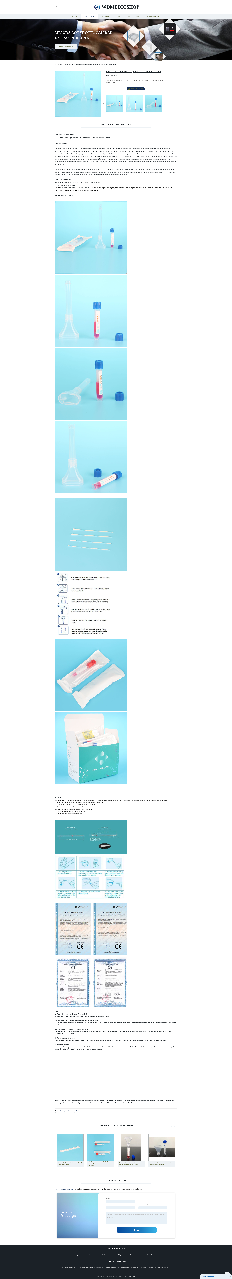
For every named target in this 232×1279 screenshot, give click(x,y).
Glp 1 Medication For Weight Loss (129, 1267)
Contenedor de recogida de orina (94, 1100)
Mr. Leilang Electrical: (66, 1189)
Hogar (74, 16)
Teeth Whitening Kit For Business (91, 1267)
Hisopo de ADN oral (61, 1100)
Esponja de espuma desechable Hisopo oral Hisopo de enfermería (77, 1112)
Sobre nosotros (153, 16)
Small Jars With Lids (162, 1267)
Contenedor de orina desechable (133, 1100)
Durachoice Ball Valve (110, 1267)
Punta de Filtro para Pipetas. (74, 1103)
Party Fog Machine (148, 1267)
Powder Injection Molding (71, 1267)
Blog (119, 16)
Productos (89, 16)
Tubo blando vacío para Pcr (92, 1103)
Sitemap (132, 1276)
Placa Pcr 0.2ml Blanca (108, 1103)
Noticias (105, 16)
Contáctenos (133, 16)
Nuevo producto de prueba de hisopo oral (72, 1111)
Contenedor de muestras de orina (125, 1103)
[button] (56, 7)
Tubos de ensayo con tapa (75, 1100)
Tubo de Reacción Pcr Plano (113, 1100)
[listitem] (116, 103)
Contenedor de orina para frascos (153, 1100)
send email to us (136, 89)
